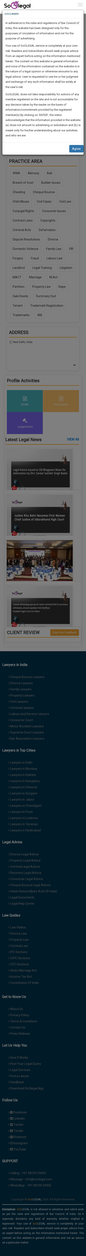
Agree (76, 148)
